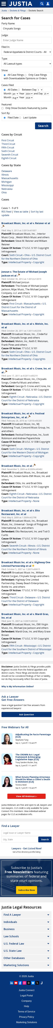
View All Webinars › (26, 796)
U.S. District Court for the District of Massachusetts (23, 307)
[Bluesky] (33, 983)
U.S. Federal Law (14, 943)
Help (26, 1006)
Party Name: (8, 23)
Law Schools (11, 936)
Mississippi (7, 185)
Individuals (10, 922)
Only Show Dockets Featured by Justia (26, 108)
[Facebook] (20, 983)
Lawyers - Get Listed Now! (27, 848)
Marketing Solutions (16, 965)
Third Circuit (8, 144)
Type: (4, 58)
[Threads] (28, 983)
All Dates (12, 89)
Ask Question (26, 714)
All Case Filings (16, 74)
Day (34, 89)
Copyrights (39, 359)
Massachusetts (9, 178)
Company (26, 1001)
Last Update (30, 117)
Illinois (5, 174)
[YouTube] (16, 983)
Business (9, 929)
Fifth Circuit (7, 147)
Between (27, 89)
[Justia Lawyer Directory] (41, 983)
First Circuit (7, 140)
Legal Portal (26, 995)
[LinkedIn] (11, 983)
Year (21, 93)
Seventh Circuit (9, 154)
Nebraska (6, 189)
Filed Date (13, 117)
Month (7, 93)
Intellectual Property (20, 262)
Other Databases (14, 958)
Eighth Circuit (8, 158)
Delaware (6, 171)
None (36, 501)
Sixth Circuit (8, 151)
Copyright (38, 262)
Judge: (4, 35)
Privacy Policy (26, 1017)
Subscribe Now (26, 889)
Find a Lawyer (10, 826)
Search (43, 126)
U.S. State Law (12, 950)
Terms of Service (26, 1011)
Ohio (4, 192)
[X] (37, 983)
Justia (31, 976)
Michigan (6, 181)
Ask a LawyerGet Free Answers (12, 698)
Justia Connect (26, 990)
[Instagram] (24, 983)
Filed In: (5, 47)
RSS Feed (6, 211)
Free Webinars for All (15, 727)
